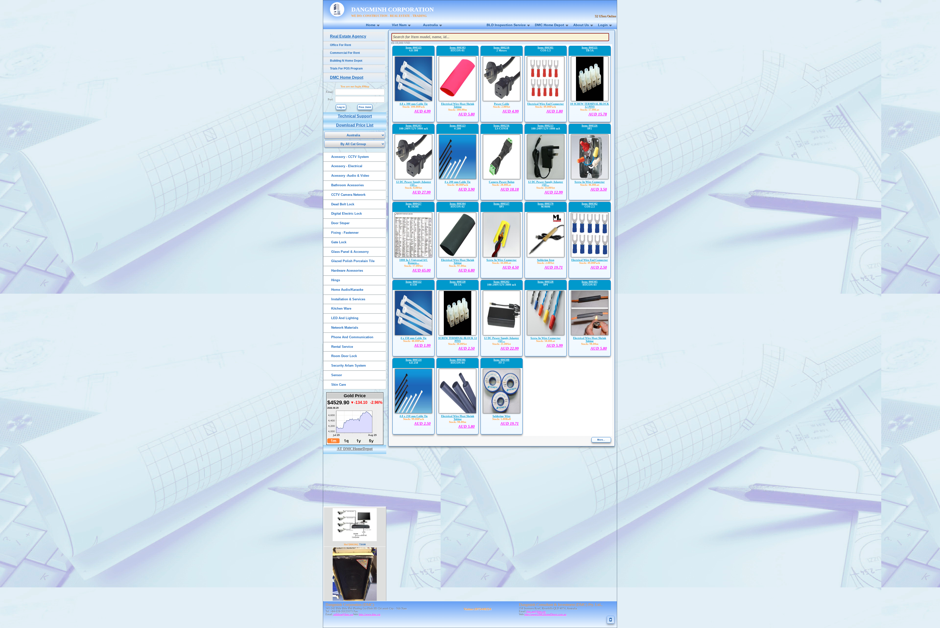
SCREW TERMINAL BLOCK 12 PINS (457, 339)
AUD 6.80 (466, 270)
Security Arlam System (348, 365)
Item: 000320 (458, 281)
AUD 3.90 (466, 189)
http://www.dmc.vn (369, 614)
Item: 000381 (545, 47)
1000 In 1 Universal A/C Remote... (413, 261)
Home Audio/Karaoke (347, 289)
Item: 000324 (414, 359)
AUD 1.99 (422, 345)
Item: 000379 (545, 203)
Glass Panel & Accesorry (350, 252)
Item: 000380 (501, 359)
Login (603, 25)
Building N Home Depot (346, 60)
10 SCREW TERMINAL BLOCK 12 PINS (589, 105)
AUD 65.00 (421, 270)
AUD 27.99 (421, 192)
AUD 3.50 (598, 189)
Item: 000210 (501, 47)
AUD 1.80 (554, 111)
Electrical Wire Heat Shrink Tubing (457, 105)
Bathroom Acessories (347, 185)
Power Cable (501, 103)
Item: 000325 (414, 47)
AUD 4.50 (510, 267)
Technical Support (355, 116)
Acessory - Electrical (346, 166)
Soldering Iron (545, 259)
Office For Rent (340, 45)
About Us (581, 25)
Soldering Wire (501, 416)
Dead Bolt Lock (342, 204)
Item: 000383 (458, 47)
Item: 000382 (590, 203)
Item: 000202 (501, 281)
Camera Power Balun (501, 181)
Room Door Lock (344, 356)
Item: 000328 (545, 281)
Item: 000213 (545, 125)
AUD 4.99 (422, 111)
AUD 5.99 (554, 345)
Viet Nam (399, 25)
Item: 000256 (501, 125)
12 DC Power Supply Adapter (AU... (413, 183)
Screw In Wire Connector (590, 181)
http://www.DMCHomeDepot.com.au (545, 614)
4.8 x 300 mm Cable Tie (414, 103)
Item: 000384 (458, 203)
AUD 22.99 (509, 348)
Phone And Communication (352, 337)
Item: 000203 (414, 125)
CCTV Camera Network (348, 195)
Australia (430, 25)
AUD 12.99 (553, 192)
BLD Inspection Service (506, 25)
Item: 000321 (590, 47)
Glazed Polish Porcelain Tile (353, 261)
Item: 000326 (590, 125)
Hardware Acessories (347, 270)
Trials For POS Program (346, 68)
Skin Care (338, 384)
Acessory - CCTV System (350, 157)
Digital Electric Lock (346, 213)
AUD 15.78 (597, 114)
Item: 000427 (414, 203)
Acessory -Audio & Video (350, 175)
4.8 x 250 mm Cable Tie (414, 416)
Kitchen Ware (341, 308)
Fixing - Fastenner (345, 232)
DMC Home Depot (549, 25)
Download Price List (354, 125)
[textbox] (500, 37)
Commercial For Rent (345, 53)
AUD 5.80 (466, 114)
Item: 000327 (501, 203)
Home (371, 25)
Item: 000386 (458, 359)
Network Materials (344, 327)
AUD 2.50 (598, 267)
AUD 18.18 (509, 189)
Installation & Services (348, 299)
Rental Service (342, 347)
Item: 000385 (590, 281)
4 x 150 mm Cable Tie (413, 338)
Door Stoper (340, 223)
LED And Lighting (344, 318)
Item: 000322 (414, 281)
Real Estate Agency (348, 36)
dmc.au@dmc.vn (536, 611)
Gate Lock (338, 242)
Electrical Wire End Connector (545, 103)
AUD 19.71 (553, 267)
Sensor (336, 375)
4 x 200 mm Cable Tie (457, 181)
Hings (335, 280)
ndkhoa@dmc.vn (343, 614)
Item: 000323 (458, 125)
